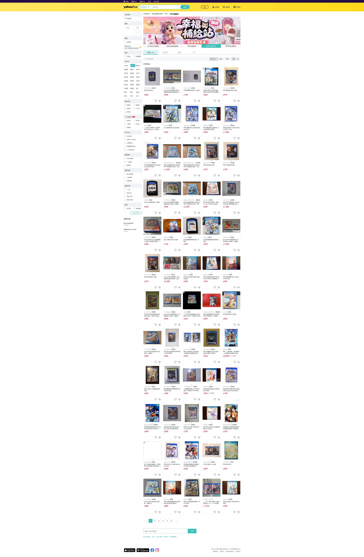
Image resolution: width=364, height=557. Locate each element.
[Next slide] (180, 76)
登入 (204, 7)
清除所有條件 (136, 213)
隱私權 (222, 551)
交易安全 (237, 551)
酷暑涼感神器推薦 (172, 46)
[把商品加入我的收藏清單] (156, 101)
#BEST (166, 537)
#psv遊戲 (160, 537)
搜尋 (192, 531)
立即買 (164, 52)
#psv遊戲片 (147, 537)
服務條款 (215, 551)
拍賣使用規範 (229, 551)
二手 (193, 52)
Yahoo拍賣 (130, 7)
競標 (179, 52)
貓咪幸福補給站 (211, 46)
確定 (137, 32)
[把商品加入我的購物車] (159, 101)
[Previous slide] (164, 76)
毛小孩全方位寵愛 (153, 46)
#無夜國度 (173, 537)
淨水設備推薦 (191, 46)
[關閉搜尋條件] (149, 7)
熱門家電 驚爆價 (231, 46)
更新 (239, 549)
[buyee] (133, 47)
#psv (153, 537)
